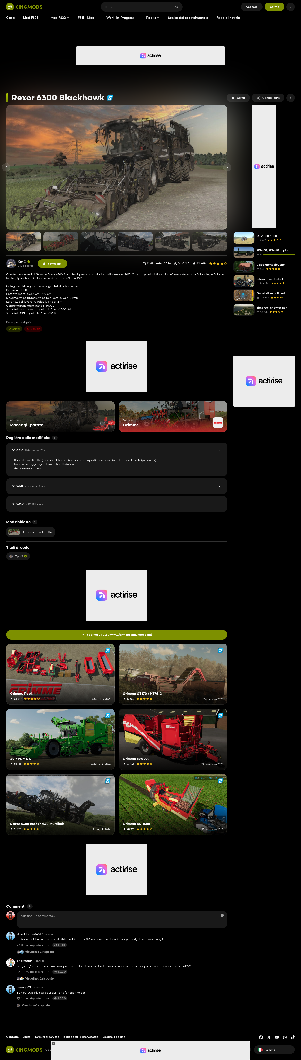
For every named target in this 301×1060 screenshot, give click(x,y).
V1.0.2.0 (28, 450)
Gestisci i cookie (114, 1037)
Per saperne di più (18, 322)
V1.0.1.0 (28, 486)
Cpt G (22, 261)
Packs (151, 18)
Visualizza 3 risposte (39, 952)
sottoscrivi (55, 263)
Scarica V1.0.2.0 (119, 634)
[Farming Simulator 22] (109, 97)
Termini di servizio (47, 1037)
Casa (10, 18)
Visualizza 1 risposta (36, 1005)
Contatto (12, 1037)
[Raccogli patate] (104, 424)
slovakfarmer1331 (29, 934)
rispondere (36, 945)
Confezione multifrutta (37, 532)
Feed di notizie (228, 18)
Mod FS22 (58, 18)
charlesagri (25, 961)
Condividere (271, 98)
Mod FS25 (30, 18)
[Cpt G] (11, 263)
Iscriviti (274, 7)
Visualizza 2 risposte (39, 978)
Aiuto (27, 1037)
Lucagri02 (24, 987)
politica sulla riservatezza (80, 1037)
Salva (241, 98)
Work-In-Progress (120, 18)
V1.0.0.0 (27, 503)
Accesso (252, 7)
